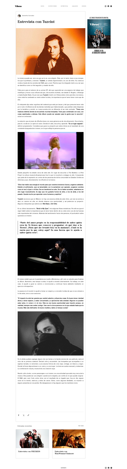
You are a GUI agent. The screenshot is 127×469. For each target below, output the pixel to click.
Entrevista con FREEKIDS (29, 451)
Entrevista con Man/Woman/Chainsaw (64, 452)
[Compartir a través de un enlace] (28, 415)
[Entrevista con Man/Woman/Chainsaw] (68, 438)
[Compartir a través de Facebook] (19, 415)
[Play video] (51, 150)
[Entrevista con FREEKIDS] (32, 438)
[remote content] (51, 397)
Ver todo (81, 425)
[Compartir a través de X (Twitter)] (23, 415)
